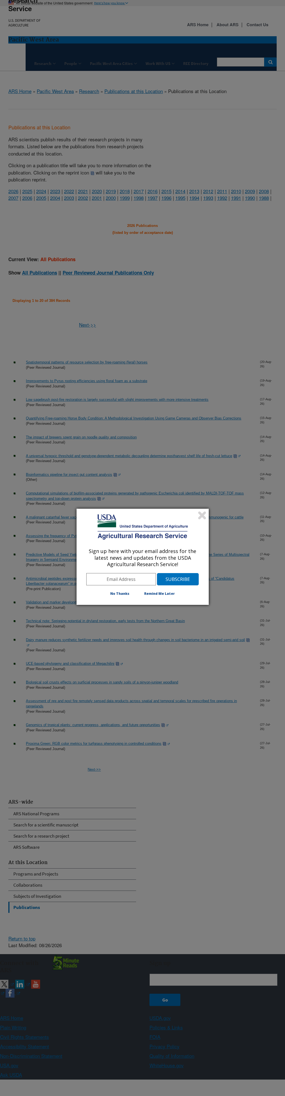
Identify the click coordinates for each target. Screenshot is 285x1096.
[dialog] (143, 557)
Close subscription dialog (202, 515)
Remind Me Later (159, 593)
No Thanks (119, 593)
